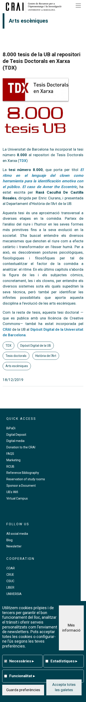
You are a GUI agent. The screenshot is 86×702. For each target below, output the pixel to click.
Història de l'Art (45, 356)
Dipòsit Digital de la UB (35, 345)
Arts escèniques (17, 366)
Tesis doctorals (16, 356)
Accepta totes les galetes (64, 687)
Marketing (13, 460)
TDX (22, 160)
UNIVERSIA (14, 594)
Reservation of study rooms (25, 479)
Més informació (71, 628)
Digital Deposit (16, 434)
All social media (17, 533)
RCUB (10, 466)
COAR (10, 568)
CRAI (7, 329)
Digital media (15, 441)
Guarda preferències (23, 690)
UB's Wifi (12, 492)
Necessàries (21, 661)
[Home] (35, 6)
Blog (9, 540)
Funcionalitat (22, 676)
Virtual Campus (17, 498)
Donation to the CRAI (20, 447)
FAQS (10, 453)
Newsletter (14, 546)
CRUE (10, 574)
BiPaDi (10, 428)
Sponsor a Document (21, 485)
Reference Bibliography (22, 472)
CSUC (10, 581)
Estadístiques (63, 661)
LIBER (10, 587)
